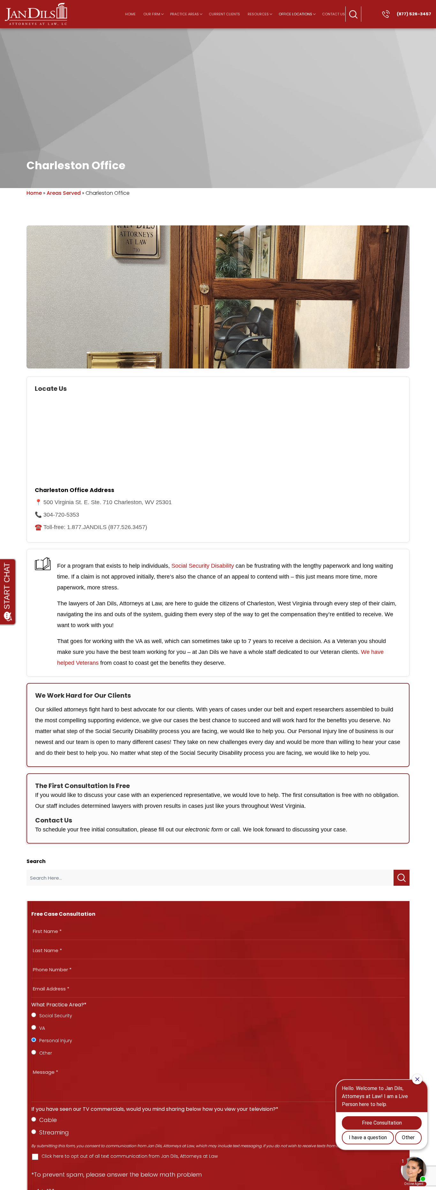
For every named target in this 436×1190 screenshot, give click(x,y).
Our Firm (151, 14)
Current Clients (224, 14)
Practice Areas (184, 14)
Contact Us (333, 14)
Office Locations (295, 14)
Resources (258, 14)
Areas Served (64, 193)
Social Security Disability (202, 566)
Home (130, 14)
